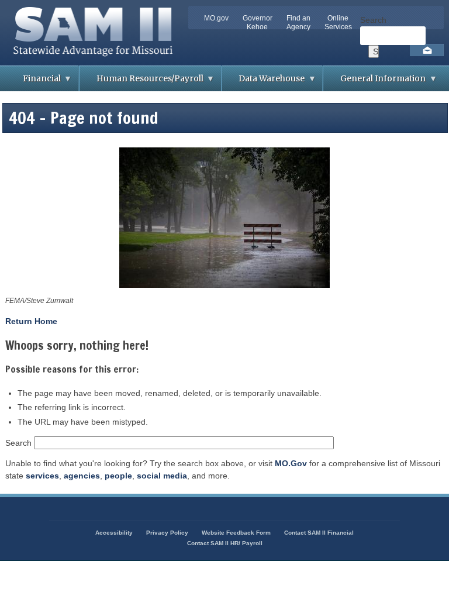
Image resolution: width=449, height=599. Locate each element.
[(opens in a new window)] (224, 219)
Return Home (31, 321)
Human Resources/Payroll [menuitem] (141, 82)
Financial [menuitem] (33, 82)
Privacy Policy (167, 532)
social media (162, 475)
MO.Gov (291, 463)
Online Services (338, 22)
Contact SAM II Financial (319, 532)
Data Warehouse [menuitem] (263, 82)
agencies (82, 475)
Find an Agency (298, 22)
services (42, 475)
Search (373, 20)
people (118, 475)
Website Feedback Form (236, 532)
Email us (427, 50)
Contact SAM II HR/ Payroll (225, 543)
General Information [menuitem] (374, 82)
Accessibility (114, 532)
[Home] (96, 59)
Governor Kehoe (257, 22)
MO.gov (216, 18)
